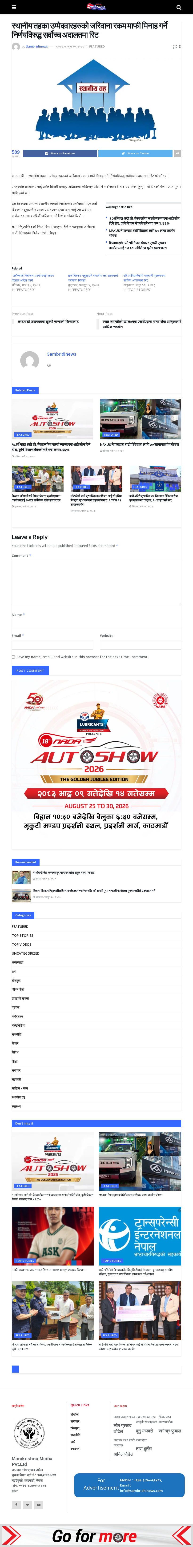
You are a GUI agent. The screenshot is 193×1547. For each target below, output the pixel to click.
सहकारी (16, 1079)
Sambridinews (37, 46)
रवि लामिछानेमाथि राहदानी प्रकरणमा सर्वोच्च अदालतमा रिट (144, 277)
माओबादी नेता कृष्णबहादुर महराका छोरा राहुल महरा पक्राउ (64, 873)
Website (106, 635)
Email (18, 635)
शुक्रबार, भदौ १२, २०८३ (25, 506)
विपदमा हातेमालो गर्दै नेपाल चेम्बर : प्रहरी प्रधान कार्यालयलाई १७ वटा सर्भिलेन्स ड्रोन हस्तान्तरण (36, 498)
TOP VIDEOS (21, 944)
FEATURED (97, 46)
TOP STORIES (22, 935)
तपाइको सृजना (20, 998)
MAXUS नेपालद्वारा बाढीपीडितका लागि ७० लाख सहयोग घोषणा (139, 444)
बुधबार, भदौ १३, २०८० (45, 878)
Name (18, 614)
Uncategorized (26, 953)
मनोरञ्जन (17, 1016)
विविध (15, 1052)
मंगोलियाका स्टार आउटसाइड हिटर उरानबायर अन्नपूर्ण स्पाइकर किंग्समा (48, 1270)
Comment (22, 555)
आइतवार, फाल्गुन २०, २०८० (48, 897)
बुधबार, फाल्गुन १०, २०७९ (70, 46)
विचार (15, 1043)
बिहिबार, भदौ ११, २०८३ (142, 506)
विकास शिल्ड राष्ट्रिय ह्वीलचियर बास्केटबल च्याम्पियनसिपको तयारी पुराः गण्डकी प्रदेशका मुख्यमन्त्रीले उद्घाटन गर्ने (94, 891)
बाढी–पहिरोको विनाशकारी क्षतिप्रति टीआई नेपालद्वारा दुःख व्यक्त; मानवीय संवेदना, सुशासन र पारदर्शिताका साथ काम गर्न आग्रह (136, 1272)
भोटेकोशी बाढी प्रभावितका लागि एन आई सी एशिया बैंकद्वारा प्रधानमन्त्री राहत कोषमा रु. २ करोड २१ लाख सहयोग (96, 500)
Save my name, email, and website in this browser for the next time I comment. (82, 657)
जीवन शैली (18, 989)
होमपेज (75, 1414)
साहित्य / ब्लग (20, 1088)
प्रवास (15, 1007)
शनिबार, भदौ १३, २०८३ (25, 456)
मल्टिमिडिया (18, 1025)
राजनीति (16, 1034)
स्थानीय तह (18, 1097)
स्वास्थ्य (16, 1106)
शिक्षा (14, 1061)
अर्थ (14, 971)
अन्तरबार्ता (17, 962)
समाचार (16, 1070)
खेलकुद (16, 980)
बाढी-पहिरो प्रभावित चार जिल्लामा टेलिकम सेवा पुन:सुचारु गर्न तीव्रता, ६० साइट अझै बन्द (153, 498)
